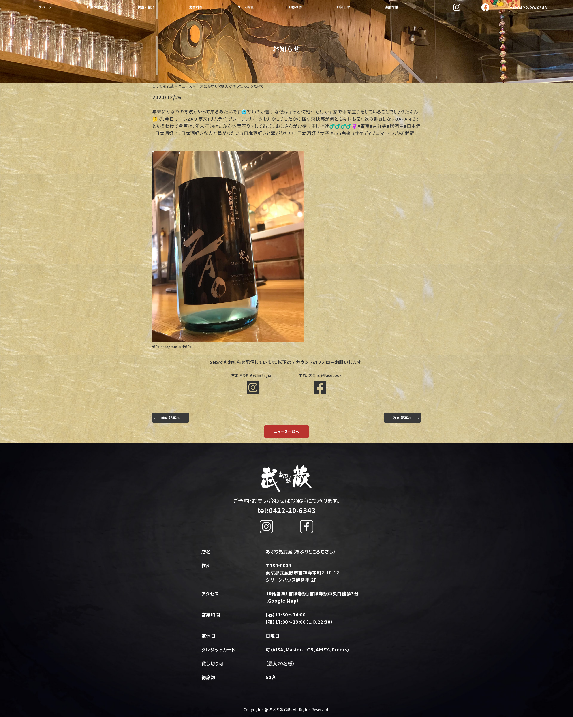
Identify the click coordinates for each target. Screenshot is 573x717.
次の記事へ (402, 417)
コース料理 (245, 7)
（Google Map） (282, 600)
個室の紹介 (146, 7)
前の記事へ (170, 417)
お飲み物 (295, 7)
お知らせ (343, 7)
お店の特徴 (94, 7)
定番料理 (195, 7)
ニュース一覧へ (286, 431)
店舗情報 (391, 7)
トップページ (42, 7)
